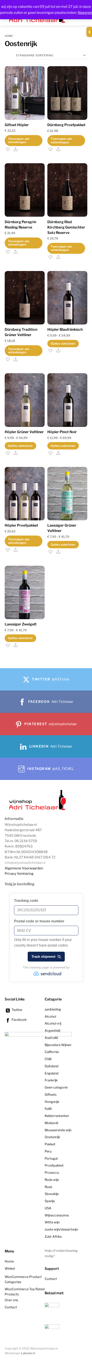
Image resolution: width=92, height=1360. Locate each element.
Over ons (11, 1300)
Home (9, 36)
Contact (11, 1307)
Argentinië (52, 1031)
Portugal (51, 1159)
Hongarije (52, 1102)
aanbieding (53, 1009)
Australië (51, 1038)
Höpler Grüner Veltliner (24, 432)
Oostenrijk (52, 1137)
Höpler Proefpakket (21, 525)
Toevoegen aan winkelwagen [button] (18, 140)
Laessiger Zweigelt (21, 624)
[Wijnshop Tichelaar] (38, 809)
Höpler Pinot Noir (62, 432)
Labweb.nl (28, 1353)
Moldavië (51, 1123)
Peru (48, 1151)
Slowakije (52, 1194)
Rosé (48, 1187)
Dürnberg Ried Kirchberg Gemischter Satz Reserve (66, 227)
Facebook (19, 1020)
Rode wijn (52, 1180)
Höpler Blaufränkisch (65, 329)
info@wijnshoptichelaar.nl (25, 862)
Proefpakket (54, 1165)
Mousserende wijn (58, 1130)
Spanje (50, 1201)
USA (48, 1208)
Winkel (10, 1269)
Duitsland (52, 1066)
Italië (48, 1109)
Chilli (48, 1059)
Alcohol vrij (53, 1023)
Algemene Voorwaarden (24, 868)
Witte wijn (52, 1222)
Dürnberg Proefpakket (66, 125)
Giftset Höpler (17, 125)
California (52, 1052)
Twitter (17, 1010)
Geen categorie (56, 1087)
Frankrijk (51, 1080)
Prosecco (52, 1173)
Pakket (50, 1144)
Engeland (52, 1073)
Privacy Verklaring (19, 873)
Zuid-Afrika (53, 1237)
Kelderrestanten (57, 1116)
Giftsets (50, 1095)
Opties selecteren (63, 343)
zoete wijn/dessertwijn (61, 1229)
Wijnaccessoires (57, 1215)
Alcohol (50, 1017)
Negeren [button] (85, 13)
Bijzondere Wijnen (58, 1045)
